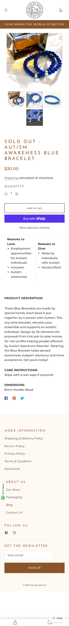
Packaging (14, 497)
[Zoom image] (34, 61)
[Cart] (60, 10)
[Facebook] (6, 398)
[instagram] (14, 533)
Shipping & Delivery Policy (23, 438)
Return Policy (14, 446)
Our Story (13, 489)
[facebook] (6, 533)
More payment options (34, 227)
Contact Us (14, 512)
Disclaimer (12, 469)
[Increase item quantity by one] (17, 194)
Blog (9, 505)
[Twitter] (22, 398)
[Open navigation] (8, 10)
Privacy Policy (14, 453)
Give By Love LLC (38, 585)
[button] (12, 61)
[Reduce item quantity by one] (6, 194)
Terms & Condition (18, 461)
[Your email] (28, 555)
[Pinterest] (14, 398)
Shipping (11, 178)
